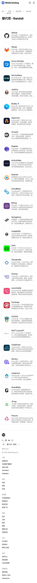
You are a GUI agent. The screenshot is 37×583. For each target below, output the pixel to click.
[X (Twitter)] (3, 440)
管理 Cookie (5, 449)
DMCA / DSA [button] (6, 575)
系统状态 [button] (5, 532)
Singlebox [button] (5, 473)
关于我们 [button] (5, 541)
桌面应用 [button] (5, 461)
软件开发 (18, 11)
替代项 (9, 13)
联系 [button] (3, 523)
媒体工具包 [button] (5, 547)
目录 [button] (3, 489)
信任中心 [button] (5, 556)
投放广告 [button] (5, 507)
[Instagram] (12, 440)
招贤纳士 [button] (5, 544)
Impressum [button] (5, 578)
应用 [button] (3, 482)
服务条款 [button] (5, 572)
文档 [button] (3, 519)
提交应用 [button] (5, 504)
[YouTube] (9, 440)
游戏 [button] (3, 485)
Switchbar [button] (5, 470)
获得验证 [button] (5, 501)
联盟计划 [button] (5, 529)
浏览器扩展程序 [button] (7, 464)
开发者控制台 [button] (6, 498)
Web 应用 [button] (5, 467)
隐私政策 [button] (5, 560)
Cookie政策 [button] (5, 563)
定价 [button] (3, 516)
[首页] (10, 2)
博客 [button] (3, 526)
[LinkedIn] (6, 440)
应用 (9, 11)
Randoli (28, 11)
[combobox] (13, 444)
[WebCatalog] (3, 434)
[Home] (3, 11)
